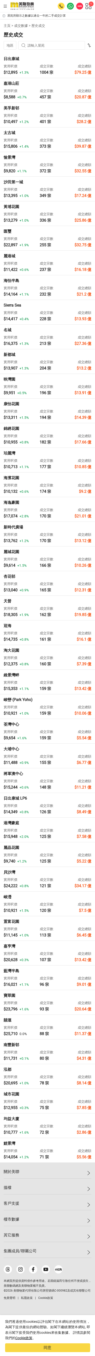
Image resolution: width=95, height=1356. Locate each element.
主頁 (7, 26)
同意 (47, 1347)
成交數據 (21, 26)
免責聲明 (9, 1298)
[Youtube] (46, 1269)
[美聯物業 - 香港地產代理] (22, 6)
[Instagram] (20, 1269)
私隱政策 (27, 1298)
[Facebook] (33, 1269)
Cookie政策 (23, 1338)
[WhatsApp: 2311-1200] (70, 6)
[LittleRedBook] (58, 1269)
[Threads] (8, 1269)
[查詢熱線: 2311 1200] (61, 6)
